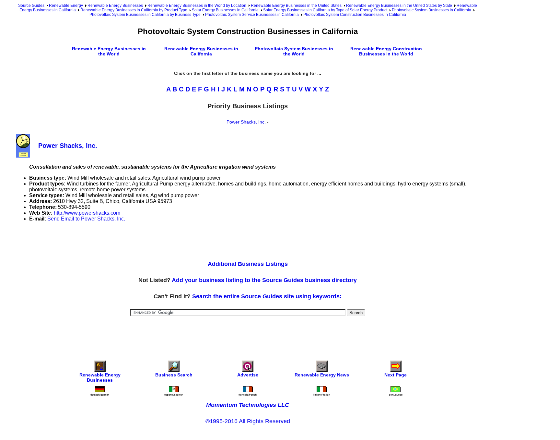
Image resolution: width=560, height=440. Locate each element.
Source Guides (31, 5)
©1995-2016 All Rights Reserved (247, 421)
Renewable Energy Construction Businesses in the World (386, 51)
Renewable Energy (66, 5)
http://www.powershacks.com (87, 213)
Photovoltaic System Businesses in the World (294, 51)
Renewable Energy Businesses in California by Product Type (133, 10)
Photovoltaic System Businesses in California (431, 10)
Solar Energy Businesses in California (225, 10)
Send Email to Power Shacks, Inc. (86, 218)
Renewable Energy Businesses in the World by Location (196, 5)
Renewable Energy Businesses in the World (109, 51)
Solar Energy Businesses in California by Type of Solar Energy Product (325, 10)
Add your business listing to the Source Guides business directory (264, 280)
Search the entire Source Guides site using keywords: (267, 296)
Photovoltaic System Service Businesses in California (252, 14)
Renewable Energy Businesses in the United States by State (399, 5)
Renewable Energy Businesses (115, 5)
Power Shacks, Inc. (246, 122)
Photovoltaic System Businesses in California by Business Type (145, 14)
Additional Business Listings (248, 264)
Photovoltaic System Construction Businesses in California (354, 14)
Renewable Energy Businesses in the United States (296, 5)
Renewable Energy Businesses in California (201, 51)
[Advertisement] (134, 241)
